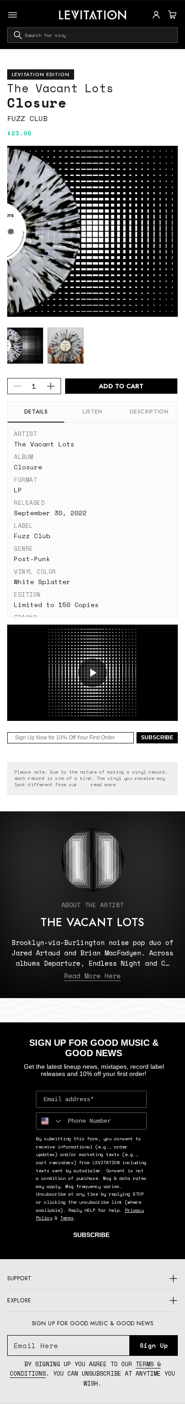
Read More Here (92, 976)
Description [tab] (149, 412)
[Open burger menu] (12, 14)
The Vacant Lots (60, 88)
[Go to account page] (156, 15)
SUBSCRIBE (157, 737)
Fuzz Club (27, 118)
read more (103, 785)
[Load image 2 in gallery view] (66, 346)
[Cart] (171, 15)
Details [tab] (36, 412)
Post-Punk (32, 558)
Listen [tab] (92, 412)
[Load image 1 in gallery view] (25, 346)
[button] (171, 15)
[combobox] (92, 35)
